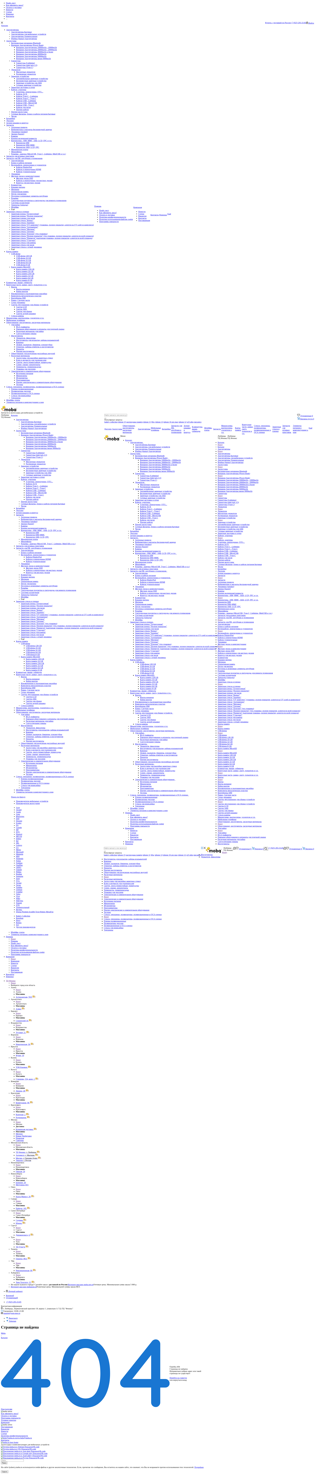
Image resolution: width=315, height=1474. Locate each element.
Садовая (19, 1220)
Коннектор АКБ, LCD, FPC (151, 560)
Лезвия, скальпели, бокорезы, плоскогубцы (158, 753)
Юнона (19, 1223)
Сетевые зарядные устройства (152, 498)
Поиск (4, 1463)
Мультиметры (146, 786)
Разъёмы (138, 611)
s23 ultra (190, 422)
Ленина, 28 (21, 1091)
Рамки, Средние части (144, 708)
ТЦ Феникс (26, 1152)
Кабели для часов (147, 520)
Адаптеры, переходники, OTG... (153, 504)
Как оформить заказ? (139, 817)
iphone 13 (159, 422)
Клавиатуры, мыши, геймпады (143, 691)
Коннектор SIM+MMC (149, 558)
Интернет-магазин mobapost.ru (23, 1287)
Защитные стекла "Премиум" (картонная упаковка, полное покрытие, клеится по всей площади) (175, 649)
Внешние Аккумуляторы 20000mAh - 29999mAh (160, 462)
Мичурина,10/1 (22, 1185)
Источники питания (148, 782)
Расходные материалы (145, 764)
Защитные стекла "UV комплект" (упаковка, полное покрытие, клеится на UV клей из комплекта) (176, 635)
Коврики (143, 751)
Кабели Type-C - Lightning (151, 509)
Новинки (129, 844)
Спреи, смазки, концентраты (152, 773)
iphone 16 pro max (171, 422)
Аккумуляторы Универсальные (148, 449)
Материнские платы (143, 562)
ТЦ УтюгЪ (20, 1247)
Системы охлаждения (144, 615)
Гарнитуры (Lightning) (149, 476)
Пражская (20, 1138)
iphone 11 (147, 422)
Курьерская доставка (25, 1129)
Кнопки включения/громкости (148, 551)
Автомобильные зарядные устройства (156, 491)
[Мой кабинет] (285, 849)
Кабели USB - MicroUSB (150, 516)
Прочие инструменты (149, 759)
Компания (129, 828)
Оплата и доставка (138, 819)
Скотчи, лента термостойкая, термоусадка (157, 771)
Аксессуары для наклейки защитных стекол (158, 766)
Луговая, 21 (21, 1032)
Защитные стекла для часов (146, 655)
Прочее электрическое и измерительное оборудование (163, 791)
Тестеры (143, 793)
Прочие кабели (146, 522)
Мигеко (26, 1158)
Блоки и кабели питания (145, 575)
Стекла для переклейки (145, 804)
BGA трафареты (147, 735)
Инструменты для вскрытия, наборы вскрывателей (161, 748)
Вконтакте (13, 1318)
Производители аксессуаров (28, 803)
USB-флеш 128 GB (148, 664)
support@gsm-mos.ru (11, 1313)
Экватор (23, 1160)
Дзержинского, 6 (23, 1235)
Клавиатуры (140, 598)
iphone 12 (182, 422)
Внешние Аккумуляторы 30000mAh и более (158, 465)
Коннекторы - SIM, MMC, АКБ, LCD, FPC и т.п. (156, 553)
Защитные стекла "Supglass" (147, 633)
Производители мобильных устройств (32, 801)
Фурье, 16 (20, 1055)
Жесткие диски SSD (148, 591)
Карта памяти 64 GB (148, 686)
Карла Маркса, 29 (23, 1197)
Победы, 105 (21, 1208)
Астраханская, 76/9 (24, 997)
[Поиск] (105, 418)
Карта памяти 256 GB (149, 682)
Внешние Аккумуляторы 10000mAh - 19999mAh (160, 460)
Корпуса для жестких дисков (152, 595)
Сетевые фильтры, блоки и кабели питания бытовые (157, 527)
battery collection (111, 422)
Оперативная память (143, 604)
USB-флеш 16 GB (147, 666)
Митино (19, 1134)
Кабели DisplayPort (148, 580)
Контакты (134, 837)
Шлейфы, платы (137, 808)
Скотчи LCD (145, 715)
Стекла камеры (141, 724)
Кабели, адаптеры (143, 502)
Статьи (133, 833)
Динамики (139, 587)
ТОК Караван (22, 1067)
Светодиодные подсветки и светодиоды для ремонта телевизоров (162, 613)
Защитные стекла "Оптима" (146, 642)
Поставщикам (136, 839)
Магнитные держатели (149, 485)
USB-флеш (140, 662)
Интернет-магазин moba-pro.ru (80, 1285)
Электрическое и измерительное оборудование (155, 779)
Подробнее (199, 1467)
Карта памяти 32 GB (148, 684)
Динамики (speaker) (143, 544)
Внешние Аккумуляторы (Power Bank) (151, 458)
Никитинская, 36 (23, 1044)
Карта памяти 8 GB (148, 689)
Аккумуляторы (137, 442)
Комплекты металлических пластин (150, 704)
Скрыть (4, 1472)
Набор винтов (146, 700)
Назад (220, 445)
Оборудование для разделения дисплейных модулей (157, 762)
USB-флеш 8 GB (147, 673)
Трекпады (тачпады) (143, 618)
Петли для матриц (142, 606)
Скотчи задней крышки (150, 722)
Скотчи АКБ (145, 717)
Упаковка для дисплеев (149, 777)
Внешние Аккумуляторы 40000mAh (155, 467)
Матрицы (139, 602)
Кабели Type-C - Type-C (150, 511)
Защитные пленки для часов (147, 629)
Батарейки (134, 531)
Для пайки (140, 733)
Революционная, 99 (24, 1271)
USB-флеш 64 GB (147, 671)
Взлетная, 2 (21, 1115)
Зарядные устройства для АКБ (153, 496)
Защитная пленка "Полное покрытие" (151, 626)
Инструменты (141, 744)
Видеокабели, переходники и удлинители (153, 578)
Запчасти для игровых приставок (144, 569)
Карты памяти (136, 660)
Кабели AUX (145, 507)
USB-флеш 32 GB (147, 669)
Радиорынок (21, 1117)
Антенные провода (143, 540)
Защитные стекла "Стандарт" (147, 651)
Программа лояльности (140, 826)
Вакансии (134, 835)
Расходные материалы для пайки (154, 740)
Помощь (129, 813)
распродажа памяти (134, 422)
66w (153, 422)
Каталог (129, 440)
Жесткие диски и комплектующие (150, 589)
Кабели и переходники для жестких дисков (158, 593)
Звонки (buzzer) (141, 547)
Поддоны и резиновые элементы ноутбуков (153, 609)
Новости (133, 830)
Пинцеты (144, 757)
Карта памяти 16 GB (148, 680)
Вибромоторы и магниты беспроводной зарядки (155, 542)
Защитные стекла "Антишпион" (148, 638)
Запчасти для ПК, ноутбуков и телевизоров (148, 571)
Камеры (138, 549)
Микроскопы (145, 784)
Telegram (12, 1321)
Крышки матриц (142, 600)
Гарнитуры (140, 473)
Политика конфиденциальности (143, 822)
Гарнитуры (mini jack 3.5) (150, 478)
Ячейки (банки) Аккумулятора (148, 451)
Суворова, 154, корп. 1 (25, 1079)
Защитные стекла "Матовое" (147, 640)
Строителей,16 (22, 1021)
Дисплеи (134, 533)
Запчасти (134, 538)
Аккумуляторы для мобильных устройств (152, 447)
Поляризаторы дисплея (145, 799)
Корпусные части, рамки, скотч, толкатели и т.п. (151, 693)
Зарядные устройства (144, 489)
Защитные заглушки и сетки (147, 500)
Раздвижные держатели (150, 487)
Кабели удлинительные (150, 584)
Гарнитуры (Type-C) (148, 480)
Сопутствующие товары (150, 742)
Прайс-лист (135, 815)
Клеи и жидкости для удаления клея (155, 768)
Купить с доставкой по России (278, 23)
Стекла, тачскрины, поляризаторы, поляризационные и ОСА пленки (159, 795)
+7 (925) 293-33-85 (298, 23)
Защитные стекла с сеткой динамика (150, 657)
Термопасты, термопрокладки (152, 775)
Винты (138, 695)
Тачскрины (139, 806)
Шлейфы (139, 620)
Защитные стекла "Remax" (146, 631)
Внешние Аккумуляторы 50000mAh (155, 469)
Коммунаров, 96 (23, 1103)
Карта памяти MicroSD (145, 675)
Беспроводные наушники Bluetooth (150, 456)
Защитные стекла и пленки (142, 622)
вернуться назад (180, 1380)
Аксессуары (135, 453)
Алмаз (19, 1009)
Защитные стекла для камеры (147, 653)
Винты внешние (147, 697)
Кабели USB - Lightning (150, 513)
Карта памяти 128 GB (149, 677)
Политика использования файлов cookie (147, 824)
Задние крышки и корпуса (141, 536)
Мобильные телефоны (139, 728)
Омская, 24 (20, 1171)
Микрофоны (140, 564)
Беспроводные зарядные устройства (155, 493)
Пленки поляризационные (146, 797)
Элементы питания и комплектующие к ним (149, 810)
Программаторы (147, 788)
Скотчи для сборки (148, 720)
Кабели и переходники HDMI (152, 582)
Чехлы (138, 529)
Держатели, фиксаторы (149, 746)
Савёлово (20, 1140)
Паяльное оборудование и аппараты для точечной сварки (164, 737)
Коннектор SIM (146, 555)
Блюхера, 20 (21, 1183)
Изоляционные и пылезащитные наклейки (153, 702)
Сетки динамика (142, 711)
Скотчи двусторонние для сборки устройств (154, 713)
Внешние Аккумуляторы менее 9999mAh (157, 471)
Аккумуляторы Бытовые (145, 445)
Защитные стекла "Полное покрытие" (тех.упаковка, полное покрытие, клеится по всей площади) (176, 646)
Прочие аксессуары (143, 524)
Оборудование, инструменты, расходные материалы (152, 731)
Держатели (140, 482)
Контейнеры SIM (142, 706)
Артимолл (25, 1155)
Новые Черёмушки (24, 1136)
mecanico (197, 422)
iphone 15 (122, 422)
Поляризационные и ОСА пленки (149, 802)
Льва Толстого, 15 (23, 1282)
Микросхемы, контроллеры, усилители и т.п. (149, 726)
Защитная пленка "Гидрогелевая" (149, 624)
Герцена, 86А (21, 1259)
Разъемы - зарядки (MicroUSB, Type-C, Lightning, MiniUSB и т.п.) (162, 567)
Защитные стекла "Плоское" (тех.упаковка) (153, 644)
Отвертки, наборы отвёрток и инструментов (158, 755)
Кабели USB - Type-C (149, 518)
